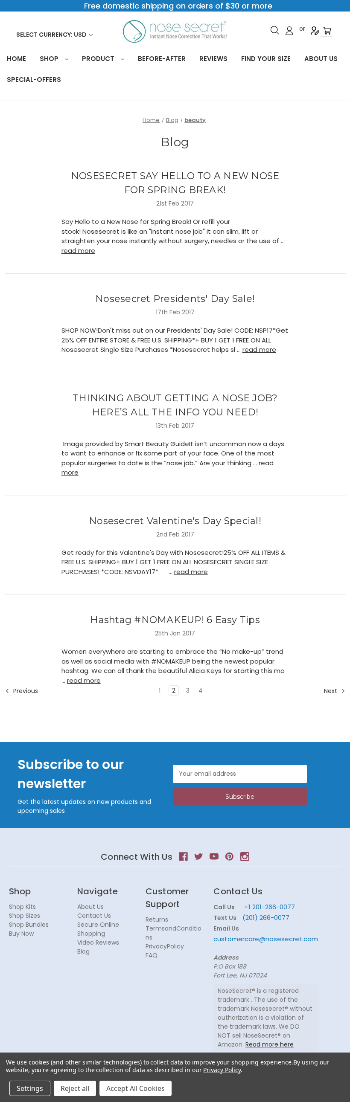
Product (99, 58)
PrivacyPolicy (165, 946)
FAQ (152, 955)
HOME (16, 58)
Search (275, 30)
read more (78, 250)
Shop (50, 58)
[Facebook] (183, 856)
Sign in (289, 31)
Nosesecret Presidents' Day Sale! (175, 298)
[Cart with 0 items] (326, 31)
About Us (321, 58)
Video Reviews (98, 942)
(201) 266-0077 (265, 917)
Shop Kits (22, 906)
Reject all (75, 1088)
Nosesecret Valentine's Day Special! (175, 521)
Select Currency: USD (52, 34)
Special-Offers (34, 79)
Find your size (266, 58)
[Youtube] (214, 856)
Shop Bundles (29, 924)
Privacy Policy (221, 1070)
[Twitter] (198, 856)
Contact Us (94, 915)
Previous (25, 691)
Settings (30, 1088)
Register (315, 31)
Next (331, 691)
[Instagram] (244, 856)
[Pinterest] (229, 856)
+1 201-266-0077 (269, 906)
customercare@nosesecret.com (265, 938)
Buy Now (21, 933)
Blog (83, 951)
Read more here (269, 1044)
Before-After (162, 58)
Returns (157, 919)
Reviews (213, 58)
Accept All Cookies (135, 1088)
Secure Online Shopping (98, 929)
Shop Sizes (24, 915)
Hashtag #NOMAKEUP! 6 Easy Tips (175, 620)
